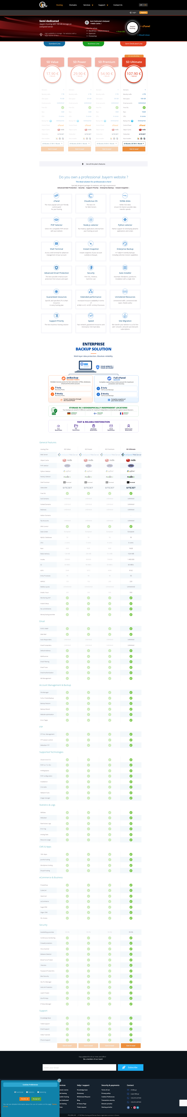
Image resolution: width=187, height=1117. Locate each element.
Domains (73, 5)
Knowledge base (82, 1090)
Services (86, 5)
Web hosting (63, 1093)
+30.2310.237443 (135, 1098)
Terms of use (106, 1090)
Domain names (63, 1090)
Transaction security (108, 1100)
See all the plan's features (95, 164)
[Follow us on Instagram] (134, 1108)
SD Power (79, 62)
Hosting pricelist (107, 1107)
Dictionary (80, 1093)
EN (145, 5)
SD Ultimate (134, 62)
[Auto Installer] (59, 138)
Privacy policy (106, 1093)
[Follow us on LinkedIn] (137, 1108)
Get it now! (52, 149)
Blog (78, 1100)
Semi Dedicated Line (133, 43)
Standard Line (54, 43)
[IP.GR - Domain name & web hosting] (43, 5)
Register (143, 12)
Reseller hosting (64, 1097)
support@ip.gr (134, 1094)
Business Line (93, 43)
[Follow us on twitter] (131, 1108)
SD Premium (106, 62)
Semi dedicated (64, 1100)
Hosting (59, 5)
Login (134, 12)
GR (141, 5)
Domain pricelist (107, 1104)
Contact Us (117, 5)
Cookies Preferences (108, 1097)
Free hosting (63, 1104)
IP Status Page (81, 1104)
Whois (61, 1107)
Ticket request (81, 1107)
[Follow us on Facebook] (128, 1108)
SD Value (52, 62)
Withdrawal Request (83, 1097)
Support (101, 5)
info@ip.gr (133, 1090)
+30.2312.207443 (135, 1102)
